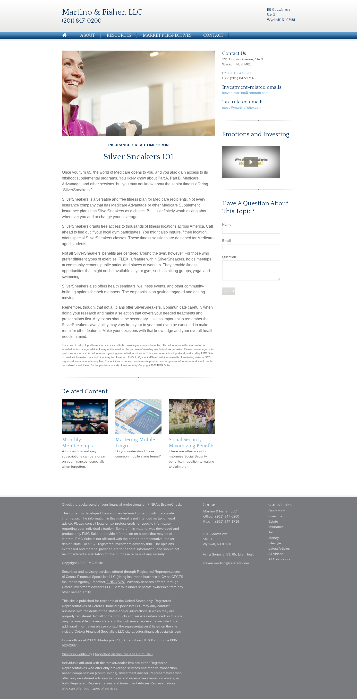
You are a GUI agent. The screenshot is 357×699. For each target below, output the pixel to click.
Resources (119, 35)
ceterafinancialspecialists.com (158, 631)
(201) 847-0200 (240, 73)
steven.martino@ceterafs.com (245, 93)
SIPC (121, 582)
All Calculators (279, 559)
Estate (273, 521)
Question (229, 257)
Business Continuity (77, 654)
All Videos (275, 554)
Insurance (276, 527)
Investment (276, 516)
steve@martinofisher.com (241, 107)
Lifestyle (274, 543)
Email (226, 240)
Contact (213, 35)
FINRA (111, 582)
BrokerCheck (171, 504)
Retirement (276, 511)
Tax (271, 532)
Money (273, 538)
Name (226, 224)
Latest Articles (279, 548)
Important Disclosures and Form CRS (124, 654)
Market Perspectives (167, 35)
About (87, 35)
